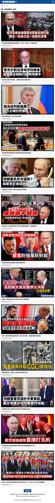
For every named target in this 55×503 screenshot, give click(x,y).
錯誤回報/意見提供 (40, 494)
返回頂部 (27, 491)
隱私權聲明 (25, 494)
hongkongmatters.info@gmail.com (29, 496)
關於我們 (12, 494)
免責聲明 (31, 494)
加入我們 (18, 494)
